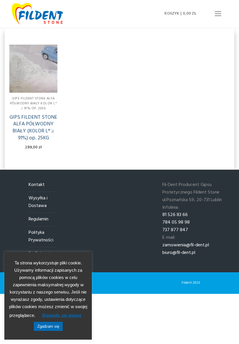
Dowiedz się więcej (61, 315)
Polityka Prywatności (41, 236)
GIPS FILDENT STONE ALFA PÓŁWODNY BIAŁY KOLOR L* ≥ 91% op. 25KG (33, 103)
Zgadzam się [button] (48, 326)
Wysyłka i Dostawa (38, 202)
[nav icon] (218, 14)
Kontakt (37, 185)
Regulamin (38, 219)
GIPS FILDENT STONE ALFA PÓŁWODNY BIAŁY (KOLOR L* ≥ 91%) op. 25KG (33, 127)
